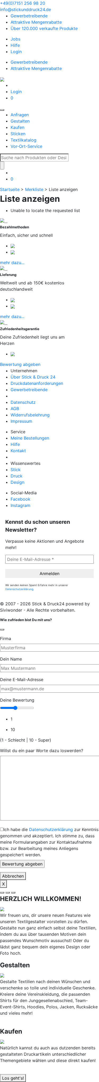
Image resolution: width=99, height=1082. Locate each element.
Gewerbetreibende (29, 15)
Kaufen (17, 127)
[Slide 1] (2, 892)
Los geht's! (13, 1078)
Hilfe (15, 45)
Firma (5, 638)
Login (16, 51)
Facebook (20, 499)
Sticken (18, 133)
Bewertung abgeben (20, 364)
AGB (15, 408)
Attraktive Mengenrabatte (36, 22)
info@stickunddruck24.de (25, 9)
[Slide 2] (8, 892)
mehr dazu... (12, 262)
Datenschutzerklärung (19, 589)
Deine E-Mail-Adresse (21, 679)
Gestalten (20, 121)
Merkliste (34, 189)
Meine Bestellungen (30, 438)
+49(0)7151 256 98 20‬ (22, 3)
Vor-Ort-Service (26, 146)
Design (17, 482)
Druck (16, 476)
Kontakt (18, 450)
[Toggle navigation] (2, 110)
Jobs (15, 39)
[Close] (2, 629)
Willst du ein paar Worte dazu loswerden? (41, 750)
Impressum (21, 421)
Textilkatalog (23, 140)
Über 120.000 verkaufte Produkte (44, 28)
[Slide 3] (13, 892)
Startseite (10, 189)
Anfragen (20, 114)
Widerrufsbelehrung (30, 414)
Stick (16, 469)
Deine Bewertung (17, 700)
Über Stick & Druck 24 (33, 377)
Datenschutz (23, 402)
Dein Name (11, 659)
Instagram (20, 505)
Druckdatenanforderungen (37, 383)
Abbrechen (13, 876)
